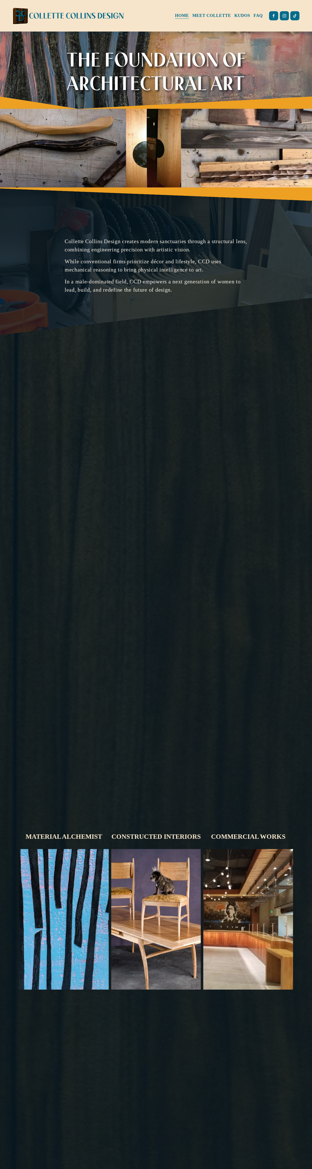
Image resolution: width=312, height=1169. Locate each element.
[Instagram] (284, 15)
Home (182, 15)
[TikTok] (294, 15)
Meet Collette (211, 15)
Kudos (242, 15)
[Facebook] (273, 15)
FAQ (258, 15)
